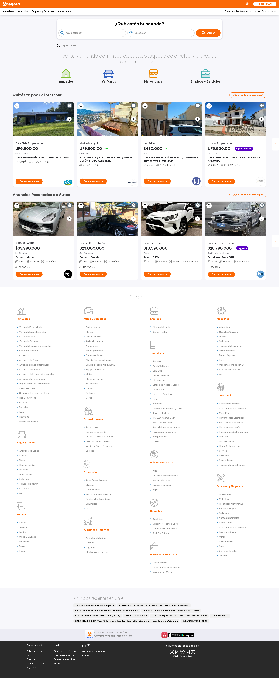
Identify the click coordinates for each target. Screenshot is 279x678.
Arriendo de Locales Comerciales (36, 374)
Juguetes (91, 547)
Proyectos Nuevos (29, 421)
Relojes (23, 546)
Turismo (223, 555)
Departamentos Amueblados (34, 383)
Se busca (24, 479)
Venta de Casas (27, 336)
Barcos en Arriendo (96, 432)
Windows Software (163, 422)
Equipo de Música (95, 369)
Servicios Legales (228, 550)
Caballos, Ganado (228, 331)
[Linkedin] (187, 652)
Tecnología (157, 353)
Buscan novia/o (227, 350)
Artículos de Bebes (29, 450)
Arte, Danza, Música (96, 480)
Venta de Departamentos (32, 331)
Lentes (22, 532)
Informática (159, 380)
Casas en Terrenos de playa (34, 393)
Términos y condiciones (65, 651)
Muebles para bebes (97, 552)
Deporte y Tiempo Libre (165, 523)
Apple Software (161, 365)
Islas (21, 411)
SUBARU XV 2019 (219, 615)
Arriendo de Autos (96, 341)
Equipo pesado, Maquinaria (100, 364)
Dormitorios (25, 474)
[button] (69, 119)
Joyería (23, 527)
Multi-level (224, 499)
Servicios (224, 450)
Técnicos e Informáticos (98, 494)
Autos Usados (93, 327)
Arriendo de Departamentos (34, 364)
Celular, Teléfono (161, 375)
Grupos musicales (162, 484)
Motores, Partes (94, 378)
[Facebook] (172, 652)
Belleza (21, 514)
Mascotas (223, 319)
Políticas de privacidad (64, 655)
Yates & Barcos (93, 419)
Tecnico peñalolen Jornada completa (94, 605)
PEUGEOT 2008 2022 (136, 615)
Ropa (22, 550)
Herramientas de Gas (230, 427)
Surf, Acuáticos (161, 533)
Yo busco (91, 450)
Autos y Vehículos (95, 319)
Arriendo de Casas (29, 360)
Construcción (225, 395)
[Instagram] (177, 652)
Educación (90, 472)
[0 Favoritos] (81, 106)
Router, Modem (161, 413)
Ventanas (24, 488)
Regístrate (31, 667)
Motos (89, 331)
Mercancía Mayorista (163, 554)
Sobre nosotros (34, 651)
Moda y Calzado (27, 536)
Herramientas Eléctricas (231, 417)
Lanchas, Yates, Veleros (98, 441)
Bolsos (22, 522)
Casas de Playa (27, 388)
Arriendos (24, 355)
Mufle (89, 374)
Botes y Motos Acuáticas (99, 436)
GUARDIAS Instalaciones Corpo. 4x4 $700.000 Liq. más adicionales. (153, 605)
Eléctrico (224, 436)
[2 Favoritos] (145, 205)
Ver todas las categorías (93, 651)
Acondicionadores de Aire (166, 427)
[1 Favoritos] (16, 106)
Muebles (23, 469)
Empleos (155, 319)
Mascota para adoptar (231, 364)
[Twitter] (182, 652)
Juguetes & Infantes (96, 529)
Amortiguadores (94, 350)
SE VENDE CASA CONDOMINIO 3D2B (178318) (97, 615)
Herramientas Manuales (231, 422)
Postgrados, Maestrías (98, 499)
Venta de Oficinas (28, 341)
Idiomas (90, 484)
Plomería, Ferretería (229, 446)
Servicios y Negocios (230, 486)
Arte (155, 470)
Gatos (222, 336)
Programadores (227, 532)
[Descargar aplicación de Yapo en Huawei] (164, 635)
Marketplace (64, 11)
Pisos (22, 460)
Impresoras (158, 389)
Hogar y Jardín (26, 442)
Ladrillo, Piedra (226, 441)
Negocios (24, 416)
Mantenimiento (227, 460)
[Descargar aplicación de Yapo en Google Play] (187, 635)
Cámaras (157, 370)
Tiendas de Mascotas (230, 346)
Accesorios (92, 346)
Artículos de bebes (96, 537)
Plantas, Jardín (27, 464)
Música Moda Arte (162, 462)
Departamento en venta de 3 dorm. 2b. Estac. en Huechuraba (106, 610)
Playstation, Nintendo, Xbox (167, 408)
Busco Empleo (160, 331)
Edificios (23, 402)
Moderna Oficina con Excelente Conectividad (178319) (171, 610)
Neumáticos (92, 383)
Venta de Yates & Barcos (99, 446)
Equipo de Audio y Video (166, 384)
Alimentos (224, 327)
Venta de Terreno (28, 350)
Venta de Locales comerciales (35, 346)
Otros (22, 493)
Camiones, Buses (95, 355)
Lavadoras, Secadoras (164, 432)
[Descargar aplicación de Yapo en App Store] (174, 635)
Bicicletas (158, 519)
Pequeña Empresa (228, 508)
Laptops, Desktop (162, 394)
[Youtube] (193, 652)
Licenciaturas (93, 489)
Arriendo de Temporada (32, 378)
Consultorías (226, 522)
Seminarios (91, 503)
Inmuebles (8, 11)
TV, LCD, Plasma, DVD (164, 417)
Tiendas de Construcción (232, 464)
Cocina (23, 455)
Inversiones (225, 494)
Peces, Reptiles (227, 355)
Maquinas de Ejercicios (165, 528)
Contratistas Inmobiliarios (232, 408)
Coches (90, 542)
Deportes (156, 511)
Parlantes (158, 403)
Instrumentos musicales (165, 475)
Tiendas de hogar (28, 483)
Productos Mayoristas (231, 503)
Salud (222, 546)
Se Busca (90, 393)
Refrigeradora (160, 436)
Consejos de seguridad (250, 11)
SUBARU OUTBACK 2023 (194, 621)
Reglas (57, 663)
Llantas (90, 388)
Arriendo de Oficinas (30, 369)
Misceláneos (225, 413)
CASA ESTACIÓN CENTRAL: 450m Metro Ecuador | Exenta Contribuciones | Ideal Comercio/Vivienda (126, 621)
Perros (222, 360)
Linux (155, 398)
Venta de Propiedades (31, 327)
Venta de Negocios (229, 517)
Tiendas (85, 655)
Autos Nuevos (93, 336)
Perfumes (24, 541)
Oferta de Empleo (162, 327)
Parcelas (23, 407)
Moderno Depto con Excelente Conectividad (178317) (179, 615)
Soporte (31, 659)
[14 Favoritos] (145, 106)
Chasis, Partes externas (98, 360)
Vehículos (23, 11)
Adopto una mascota (230, 369)
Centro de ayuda (269, 11)
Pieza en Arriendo (28, 397)
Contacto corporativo (37, 663)
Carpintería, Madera (229, 403)
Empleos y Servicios (43, 11)
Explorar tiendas (232, 11)
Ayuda (30, 655)
